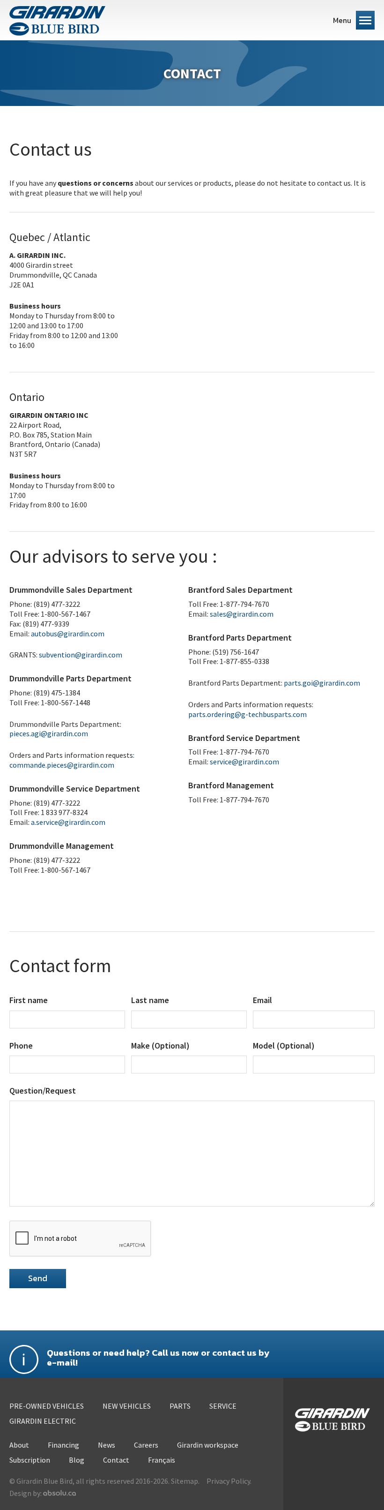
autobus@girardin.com (67, 633)
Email (262, 1000)
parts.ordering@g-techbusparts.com (247, 714)
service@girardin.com (244, 761)
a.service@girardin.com (68, 822)
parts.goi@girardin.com (322, 682)
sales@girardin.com (241, 614)
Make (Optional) (160, 1045)
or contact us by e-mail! (158, 1358)
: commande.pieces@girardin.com (71, 760)
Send (37, 1278)
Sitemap (184, 1481)
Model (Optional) (284, 1045)
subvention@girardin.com (80, 654)
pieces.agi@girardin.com (48, 733)
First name (28, 1000)
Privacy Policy (228, 1481)
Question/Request (42, 1090)
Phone (21, 1045)
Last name (150, 1000)
